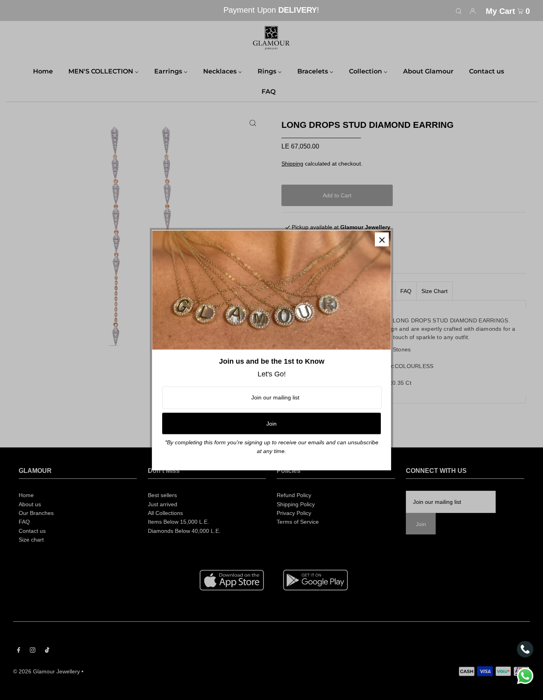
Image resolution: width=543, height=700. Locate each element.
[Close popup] (382, 239)
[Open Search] (459, 11)
